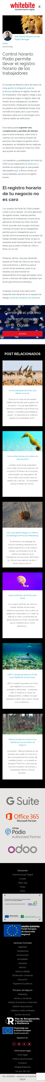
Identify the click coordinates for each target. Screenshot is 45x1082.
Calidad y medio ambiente (22, 1010)
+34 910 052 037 (22, 1071)
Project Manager (21, 39)
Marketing (22, 994)
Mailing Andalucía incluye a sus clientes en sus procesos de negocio (22, 742)
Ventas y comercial (22, 998)
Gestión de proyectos (22, 1006)
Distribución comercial (22, 975)
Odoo (22, 891)
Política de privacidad (22, 1059)
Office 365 (22, 883)
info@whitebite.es (22, 1067)
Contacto (22, 1063)
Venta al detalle (22, 971)
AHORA (22, 334)
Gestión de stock (22, 1014)
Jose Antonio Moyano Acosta (27, 36)
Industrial (22, 963)
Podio (5, 43)
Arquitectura (22, 951)
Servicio (22, 967)
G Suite (22, 879)
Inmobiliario (22, 959)
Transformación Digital (22, 874)
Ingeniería (22, 947)
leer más (22, 370)
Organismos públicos (22, 983)
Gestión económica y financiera (22, 1002)
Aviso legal (23, 1055)
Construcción (22, 955)
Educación (22, 979)
